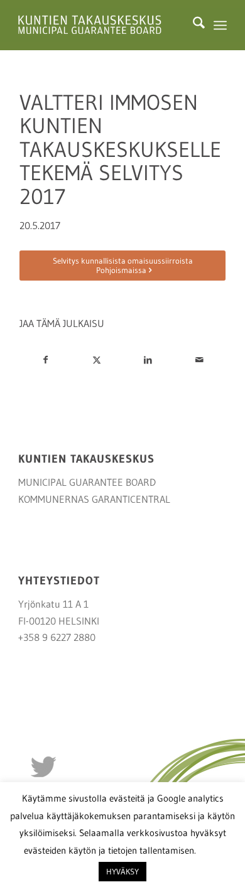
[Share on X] (96, 359)
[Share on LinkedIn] (148, 359)
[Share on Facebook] (45, 359)
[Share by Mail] (200, 359)
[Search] (192, 25)
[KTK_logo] (101, 25)
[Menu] (220, 25)
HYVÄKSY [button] (122, 871)
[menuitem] (192, 25)
